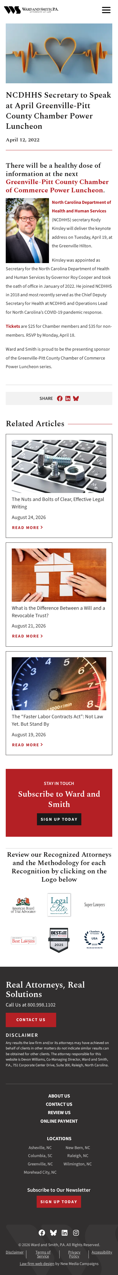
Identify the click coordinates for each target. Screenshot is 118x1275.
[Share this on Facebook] (60, 398)
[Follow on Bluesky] (53, 1232)
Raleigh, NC (77, 1156)
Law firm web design (37, 1264)
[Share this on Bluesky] (76, 398)
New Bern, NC (78, 1148)
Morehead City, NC (40, 1172)
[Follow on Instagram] (76, 1232)
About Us (59, 1096)
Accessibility (102, 1252)
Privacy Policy (74, 1254)
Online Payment (59, 1121)
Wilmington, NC (78, 1164)
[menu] (106, 10)
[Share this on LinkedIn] (68, 398)
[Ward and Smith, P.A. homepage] (31, 10)
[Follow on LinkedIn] (64, 1232)
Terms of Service (43, 1254)
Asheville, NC (40, 1148)
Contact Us (31, 1020)
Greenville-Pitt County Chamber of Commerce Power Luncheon (57, 186)
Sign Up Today (59, 819)
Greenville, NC (40, 1164)
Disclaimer (14, 1252)
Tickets (13, 326)
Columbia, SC (40, 1156)
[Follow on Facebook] (42, 1232)
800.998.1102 (41, 1004)
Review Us (59, 1112)
